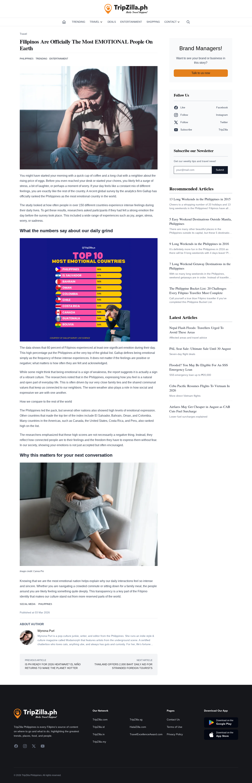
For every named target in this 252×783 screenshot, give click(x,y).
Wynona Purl (45, 630)
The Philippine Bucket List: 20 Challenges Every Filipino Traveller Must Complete (197, 290)
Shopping (153, 21)
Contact (170, 21)
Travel (94, 21)
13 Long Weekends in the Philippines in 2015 (200, 199)
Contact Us (173, 719)
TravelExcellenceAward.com (146, 734)
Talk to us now (200, 73)
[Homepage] (64, 22)
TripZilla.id (99, 726)
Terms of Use (174, 726)
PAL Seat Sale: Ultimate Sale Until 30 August (200, 348)
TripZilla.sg (136, 719)
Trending (78, 21)
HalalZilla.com (138, 726)
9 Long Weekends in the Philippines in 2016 (199, 243)
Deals (112, 21)
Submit (220, 169)
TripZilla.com (100, 719)
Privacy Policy (175, 734)
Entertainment (131, 21)
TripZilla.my (99, 741)
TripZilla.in (99, 734)
